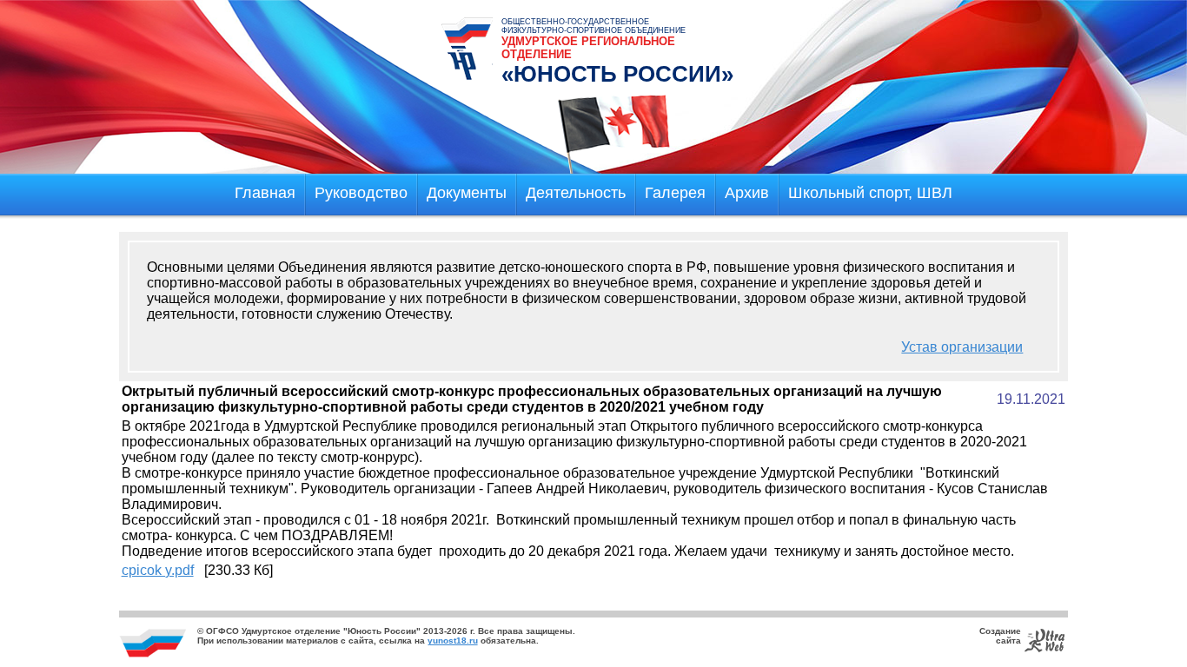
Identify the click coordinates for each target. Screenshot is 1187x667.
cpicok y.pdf (158, 570)
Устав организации (962, 347)
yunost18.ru (453, 640)
